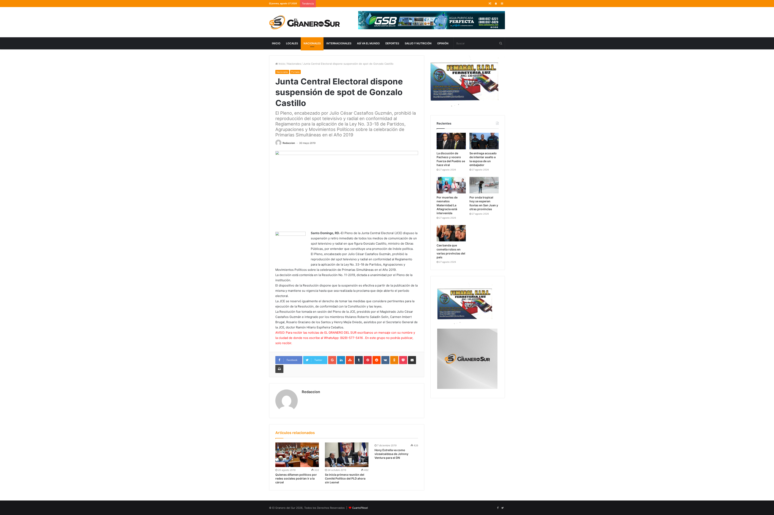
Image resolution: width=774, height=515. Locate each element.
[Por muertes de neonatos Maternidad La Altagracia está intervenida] (451, 185)
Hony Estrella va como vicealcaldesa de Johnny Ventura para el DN (391, 453)
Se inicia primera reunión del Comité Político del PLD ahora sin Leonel (345, 478)
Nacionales (312, 43)
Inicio (276, 43)
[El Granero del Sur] (304, 22)
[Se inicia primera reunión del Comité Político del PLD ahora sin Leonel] (346, 454)
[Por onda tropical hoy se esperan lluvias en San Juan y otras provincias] (484, 185)
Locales (292, 43)
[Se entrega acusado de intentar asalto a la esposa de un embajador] (484, 141)
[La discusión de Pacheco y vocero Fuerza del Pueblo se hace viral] (451, 141)
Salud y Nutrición (418, 43)
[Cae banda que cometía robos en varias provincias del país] (451, 233)
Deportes (392, 43)
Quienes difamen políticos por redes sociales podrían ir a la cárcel (296, 478)
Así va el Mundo (368, 43)
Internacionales (338, 43)
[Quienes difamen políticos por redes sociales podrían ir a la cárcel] (297, 454)
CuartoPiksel (360, 507)
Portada (295, 72)
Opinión (442, 43)
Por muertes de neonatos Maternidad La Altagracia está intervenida (447, 205)
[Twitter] (502, 508)
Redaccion (289, 142)
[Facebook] (497, 508)
